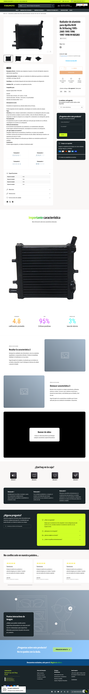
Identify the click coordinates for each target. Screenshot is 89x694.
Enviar (62, 134)
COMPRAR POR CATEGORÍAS (25, 10)
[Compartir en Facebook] (7, 202)
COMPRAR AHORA (26, 1)
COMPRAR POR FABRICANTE (52, 10)
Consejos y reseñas (41, 677)
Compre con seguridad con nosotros (68, 157)
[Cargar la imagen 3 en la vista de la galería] (28, 58)
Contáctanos (74, 679)
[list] (44, 321)
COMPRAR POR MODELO (39, 10)
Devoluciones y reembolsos (60, 676)
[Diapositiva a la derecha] (50, 51)
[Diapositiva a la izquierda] (48, 51)
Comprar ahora (71, 72)
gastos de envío (64, 55)
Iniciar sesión (66, 1)
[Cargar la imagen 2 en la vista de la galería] (18, 58)
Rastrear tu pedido (58, 678)
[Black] (60, 47)
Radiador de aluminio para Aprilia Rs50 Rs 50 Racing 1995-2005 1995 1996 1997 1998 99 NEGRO (27, 13)
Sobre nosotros (40, 673)
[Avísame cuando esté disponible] (81, 107)
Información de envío (58, 674)
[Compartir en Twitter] (10, 202)
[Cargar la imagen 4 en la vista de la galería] (38, 58)
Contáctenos (40, 679)
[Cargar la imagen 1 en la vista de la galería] (8, 58)
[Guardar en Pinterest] (13, 202)
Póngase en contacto (62, 649)
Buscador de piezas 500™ (56, 1)
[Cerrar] (24, 688)
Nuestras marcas (41, 675)
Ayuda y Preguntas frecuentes (60, 680)
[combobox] (40, 6)
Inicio (6, 13)
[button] (26, 10)
